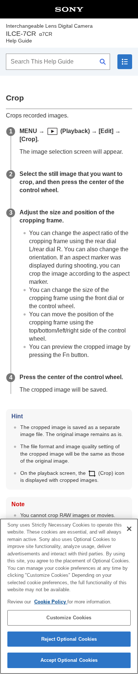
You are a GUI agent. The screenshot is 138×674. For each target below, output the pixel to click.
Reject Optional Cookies (69, 639)
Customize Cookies (68, 617)
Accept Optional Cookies (69, 660)
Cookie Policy (50, 602)
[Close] (129, 529)
